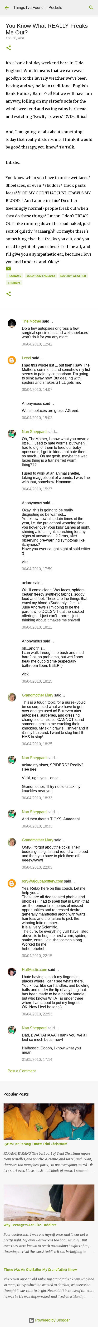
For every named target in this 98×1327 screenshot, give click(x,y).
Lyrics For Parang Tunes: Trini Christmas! (35, 1144)
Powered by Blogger (52, 1320)
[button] (8, 48)
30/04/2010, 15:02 (37, 418)
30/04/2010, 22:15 (37, 956)
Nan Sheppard (34, 432)
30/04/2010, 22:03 (37, 867)
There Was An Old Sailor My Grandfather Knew (40, 1270)
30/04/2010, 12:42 (37, 344)
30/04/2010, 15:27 (37, 489)
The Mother (31, 321)
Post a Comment (22, 1071)
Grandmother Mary (37, 695)
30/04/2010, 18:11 (37, 627)
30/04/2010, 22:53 (37, 1014)
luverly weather (73, 275)
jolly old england (41, 275)
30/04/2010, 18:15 (37, 681)
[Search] (91, 7)
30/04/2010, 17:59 (37, 569)
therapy (14, 282)
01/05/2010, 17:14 (37, 1060)
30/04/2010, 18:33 (37, 798)
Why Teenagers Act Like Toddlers (30, 1225)
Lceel (26, 358)
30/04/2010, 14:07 (37, 390)
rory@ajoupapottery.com (42, 881)
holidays (14, 275)
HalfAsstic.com (34, 970)
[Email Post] (8, 270)
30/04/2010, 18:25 (37, 744)
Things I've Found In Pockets (37, 7)
